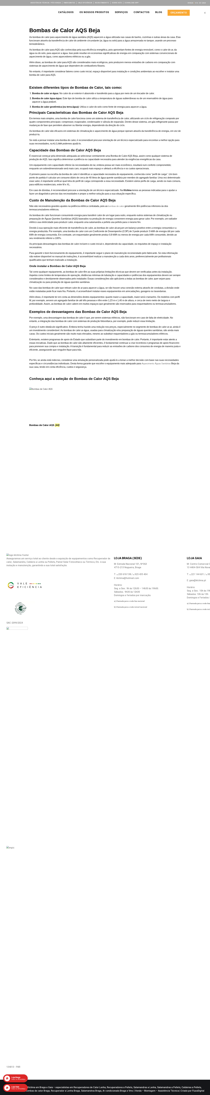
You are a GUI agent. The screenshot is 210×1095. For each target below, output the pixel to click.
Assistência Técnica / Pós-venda (46, 3)
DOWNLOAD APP (132, 3)
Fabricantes (69, 3)
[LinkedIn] (13, 2)
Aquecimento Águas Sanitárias (156, 363)
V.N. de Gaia (200, 3)
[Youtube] (20, 2)
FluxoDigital (198, 1091)
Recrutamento (102, 3)
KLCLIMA (57, 143)
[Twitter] (9, 2)
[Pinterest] (24, 2)
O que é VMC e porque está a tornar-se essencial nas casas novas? (77, 446)
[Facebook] (5, 2)
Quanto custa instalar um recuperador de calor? (61, 455)
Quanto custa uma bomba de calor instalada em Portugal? (69, 481)
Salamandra (19, 562)
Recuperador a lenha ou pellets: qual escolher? (60, 464)
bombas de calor (116, 206)
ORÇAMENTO (178, 12)
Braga (190, 3)
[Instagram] (17, 2)
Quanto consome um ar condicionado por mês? (60, 472)
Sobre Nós (117, 3)
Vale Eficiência (85, 3)
